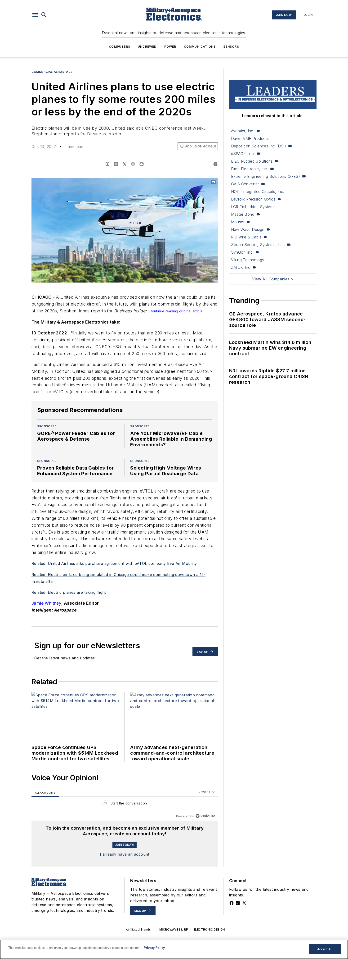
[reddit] (133, 164)
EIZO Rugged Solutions (252, 161)
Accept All (324, 949)
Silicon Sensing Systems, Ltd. (258, 244)
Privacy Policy (154, 948)
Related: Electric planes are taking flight (68, 592)
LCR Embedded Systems (253, 206)
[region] (124, 804)
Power (170, 46)
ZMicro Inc (240, 267)
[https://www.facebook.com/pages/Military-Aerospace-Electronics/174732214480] (231, 903)
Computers (119, 46)
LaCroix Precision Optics (253, 199)
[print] (215, 164)
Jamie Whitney (46, 603)
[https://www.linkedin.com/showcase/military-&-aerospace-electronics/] (238, 903)
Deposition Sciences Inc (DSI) (258, 146)
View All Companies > (272, 279)
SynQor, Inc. (242, 252)
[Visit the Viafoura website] (205, 816)
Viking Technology (247, 259)
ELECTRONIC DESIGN (209, 929)
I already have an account (124, 854)
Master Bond (242, 214)
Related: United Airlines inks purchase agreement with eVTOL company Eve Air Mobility (114, 563)
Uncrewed (147, 46)
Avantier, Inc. (242, 130)
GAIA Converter (245, 184)
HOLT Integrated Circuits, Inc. (257, 191)
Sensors (231, 46)
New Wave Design (247, 229)
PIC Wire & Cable (246, 237)
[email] (141, 164)
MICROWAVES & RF (173, 929)
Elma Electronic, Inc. (249, 168)
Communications (200, 46)
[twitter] (124, 164)
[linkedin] (116, 164)
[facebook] (107, 164)
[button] (35, 14)
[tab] (45, 792)
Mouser (238, 221)
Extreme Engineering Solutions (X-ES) (265, 176)
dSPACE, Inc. (243, 153)
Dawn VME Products (250, 138)
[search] (44, 14)
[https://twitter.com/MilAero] (244, 903)
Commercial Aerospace (51, 71)
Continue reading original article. (176, 311)
